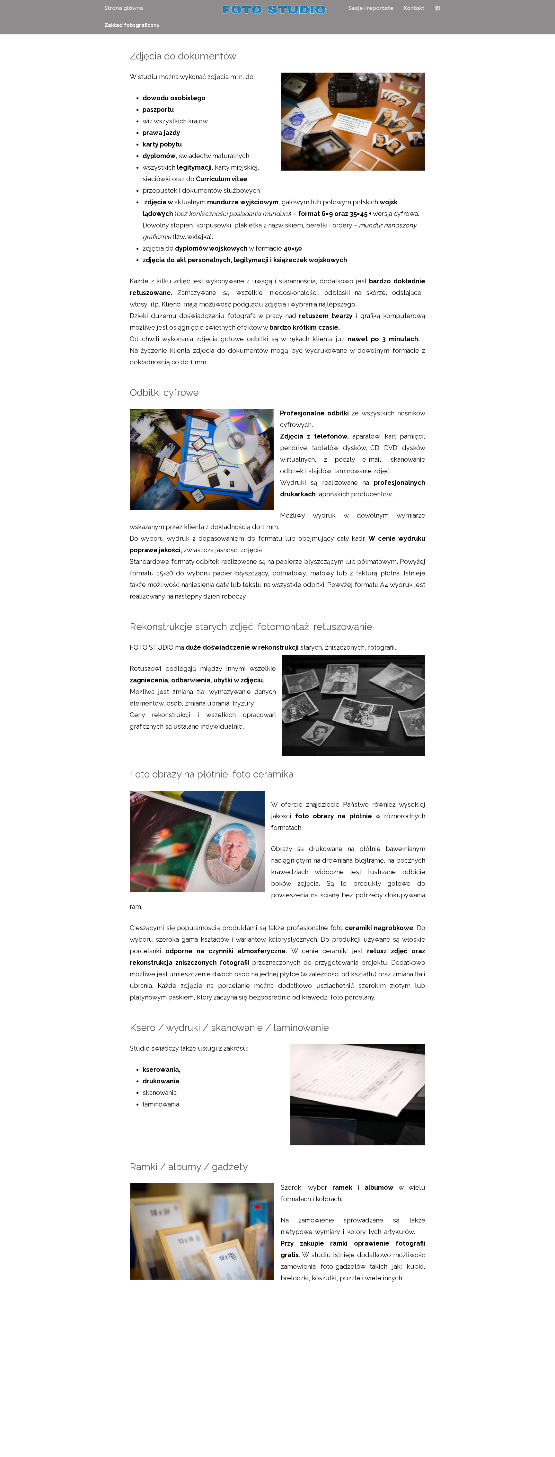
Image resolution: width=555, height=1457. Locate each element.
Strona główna (123, 8)
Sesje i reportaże (370, 8)
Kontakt (414, 8)
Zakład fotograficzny (132, 25)
